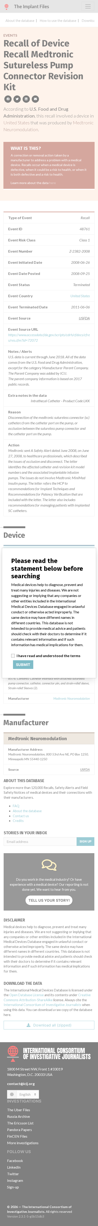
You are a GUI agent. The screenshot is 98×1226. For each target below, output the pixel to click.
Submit (23, 664)
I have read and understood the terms (48, 655)
